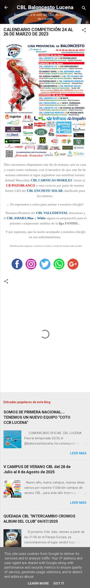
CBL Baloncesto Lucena (45, 7)
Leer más (78, 453)
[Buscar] (84, 8)
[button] (84, 30)
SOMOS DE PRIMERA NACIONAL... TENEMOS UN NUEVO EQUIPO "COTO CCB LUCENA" (36, 417)
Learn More (38, 583)
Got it (58, 583)
